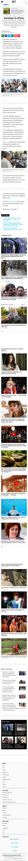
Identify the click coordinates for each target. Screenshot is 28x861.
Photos (4, 784)
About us (4, 808)
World (4, 770)
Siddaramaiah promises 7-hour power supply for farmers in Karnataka (12, 219)
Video (4, 786)
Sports (4, 777)
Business (4, 772)
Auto (3, 781)
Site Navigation (6, 815)
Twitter (15, 843)
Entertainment (6, 779)
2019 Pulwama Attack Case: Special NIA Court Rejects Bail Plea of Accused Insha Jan (14, 277)
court (6, 142)
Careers (4, 812)
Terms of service (7, 799)
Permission (5, 795)
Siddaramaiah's (12, 201)
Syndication (5, 797)
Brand (4, 810)
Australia (4, 823)
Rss (15, 851)
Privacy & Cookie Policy (8, 802)
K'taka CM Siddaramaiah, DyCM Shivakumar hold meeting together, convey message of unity (13, 224)
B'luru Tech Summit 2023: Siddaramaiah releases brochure (12, 228)
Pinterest (15, 847)
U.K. (3, 830)
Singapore (5, 828)
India (3, 765)
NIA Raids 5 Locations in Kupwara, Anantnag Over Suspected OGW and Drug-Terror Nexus (13, 256)
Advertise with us (7, 792)
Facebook (15, 839)
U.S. (3, 833)
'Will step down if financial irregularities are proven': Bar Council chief (13, 298)
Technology (5, 774)
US (3, 767)
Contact (4, 817)
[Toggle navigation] (2, 2)
